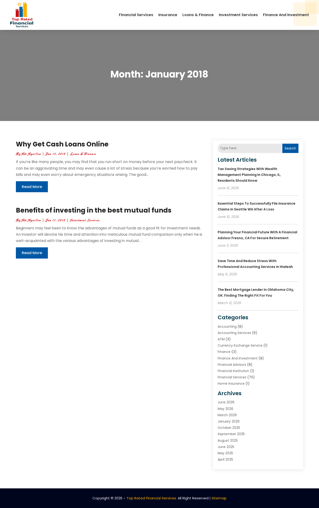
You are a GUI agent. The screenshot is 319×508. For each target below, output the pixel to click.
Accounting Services (234, 332)
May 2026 (225, 408)
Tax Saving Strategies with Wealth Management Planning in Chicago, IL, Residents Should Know (249, 175)
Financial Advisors (232, 364)
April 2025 (225, 459)
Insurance (167, 15)
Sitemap (219, 498)
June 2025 (226, 446)
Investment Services (238, 15)
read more (32, 186)
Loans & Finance (198, 15)
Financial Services (136, 15)
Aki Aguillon (31, 154)
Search (290, 148)
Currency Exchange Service (240, 345)
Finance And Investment (286, 15)
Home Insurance (231, 383)
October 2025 (229, 427)
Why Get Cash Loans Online (62, 144)
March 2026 (227, 415)
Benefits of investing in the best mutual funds (93, 210)
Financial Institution (233, 371)
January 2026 (229, 421)
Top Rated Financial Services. (152, 498)
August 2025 (228, 440)
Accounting (227, 326)
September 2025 (231, 434)
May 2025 (225, 453)
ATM (221, 339)
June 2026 (226, 402)
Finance (224, 351)
